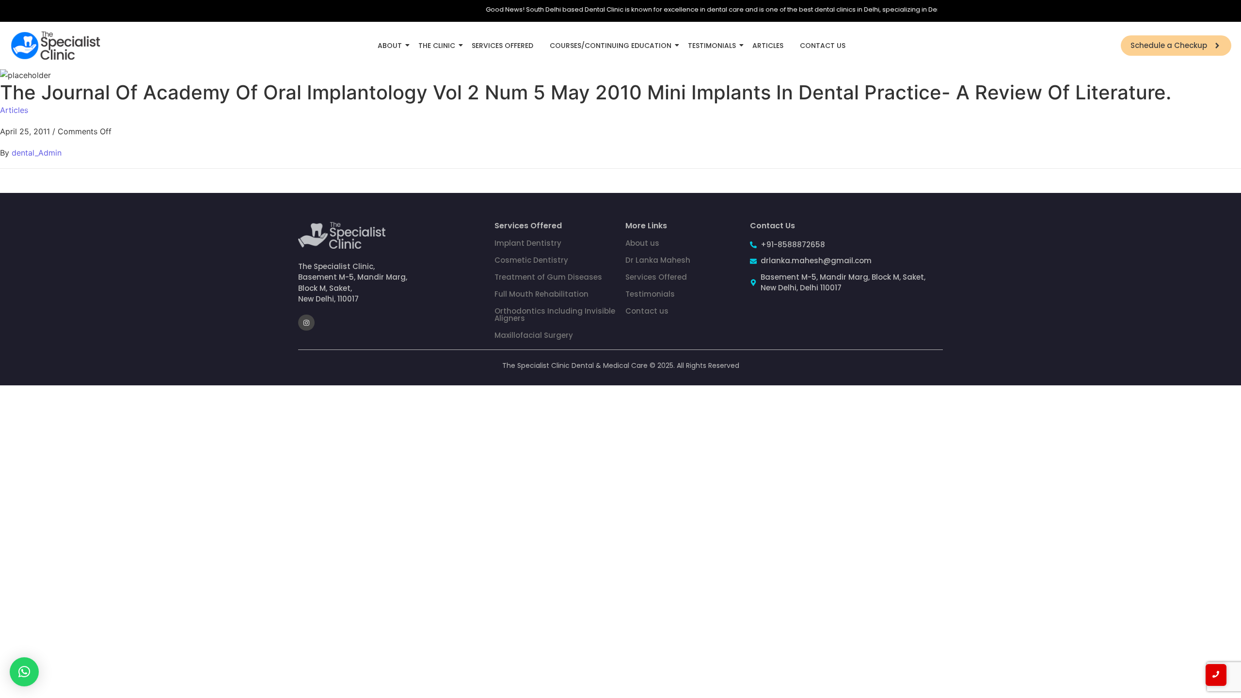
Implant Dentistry (527, 243)
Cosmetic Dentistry (531, 260)
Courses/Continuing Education (610, 45)
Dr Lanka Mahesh (657, 260)
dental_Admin (37, 153)
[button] (24, 671)
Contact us (646, 311)
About (390, 45)
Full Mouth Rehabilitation (541, 294)
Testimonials (712, 45)
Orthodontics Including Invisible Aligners (554, 314)
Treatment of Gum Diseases (548, 277)
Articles (767, 45)
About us (642, 243)
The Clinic (436, 45)
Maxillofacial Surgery (533, 335)
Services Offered (502, 45)
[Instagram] (306, 323)
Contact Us (822, 45)
